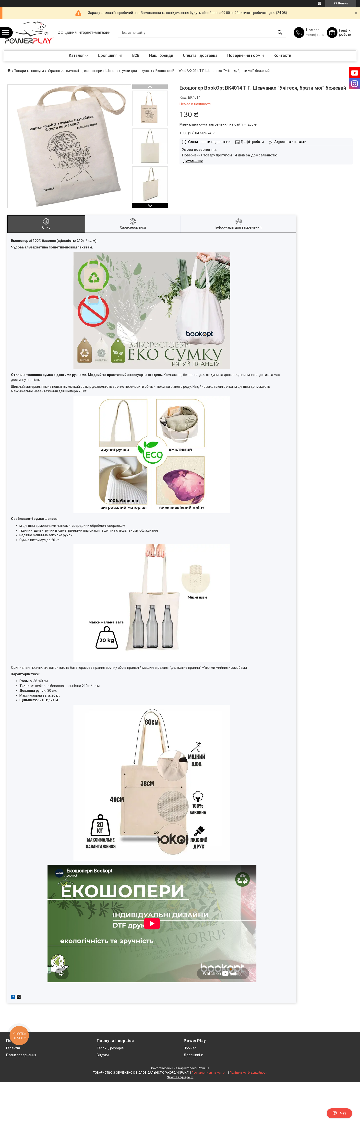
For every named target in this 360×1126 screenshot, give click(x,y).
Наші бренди (161, 55)
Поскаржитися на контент (210, 1072)
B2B (135, 55)
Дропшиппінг (109, 55)
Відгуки (103, 1055)
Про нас (190, 1048)
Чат (343, 1113)
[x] (19, 997)
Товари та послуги (29, 71)
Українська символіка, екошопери (75, 71)
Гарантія (13, 1048)
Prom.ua (203, 1068)
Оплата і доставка (200, 55)
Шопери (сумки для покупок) (129, 71)
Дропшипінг (193, 1055)
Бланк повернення (21, 1055)
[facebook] (13, 997)
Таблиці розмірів (110, 1048)
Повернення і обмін (245, 55)
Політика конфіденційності (248, 1072)
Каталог (76, 55)
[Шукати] (280, 32)
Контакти (282, 55)
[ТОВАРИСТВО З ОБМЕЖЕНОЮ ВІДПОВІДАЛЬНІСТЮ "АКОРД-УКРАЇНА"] (29, 33)
